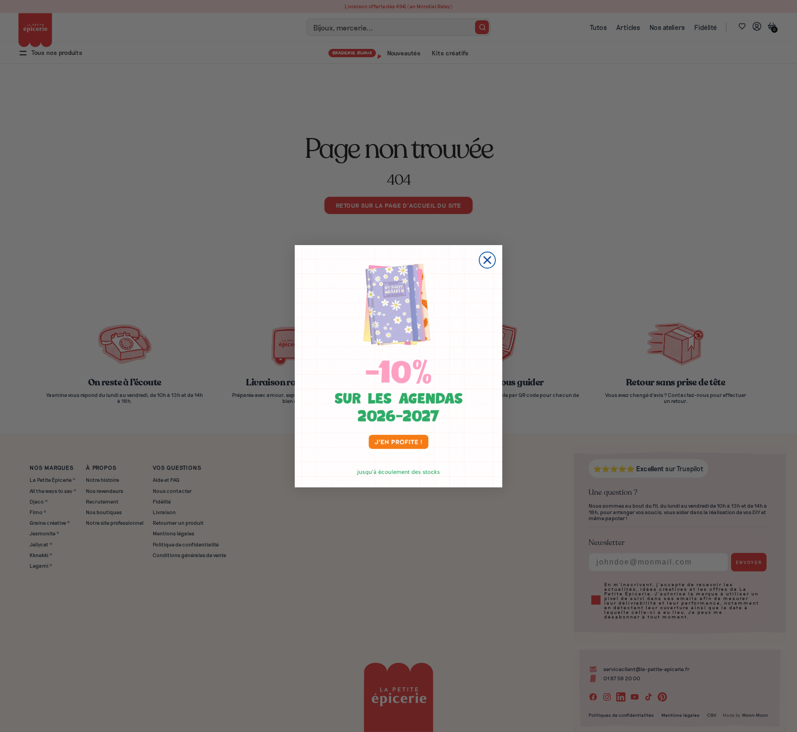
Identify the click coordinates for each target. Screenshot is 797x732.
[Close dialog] (487, 260)
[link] (398, 366)
